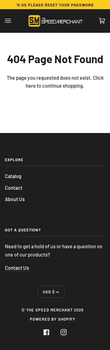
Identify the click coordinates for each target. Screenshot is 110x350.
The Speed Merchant (49, 309)
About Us (15, 199)
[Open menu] (14, 20)
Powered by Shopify (52, 319)
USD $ (49, 291)
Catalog (13, 176)
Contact (13, 188)
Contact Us (17, 268)
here (31, 86)
